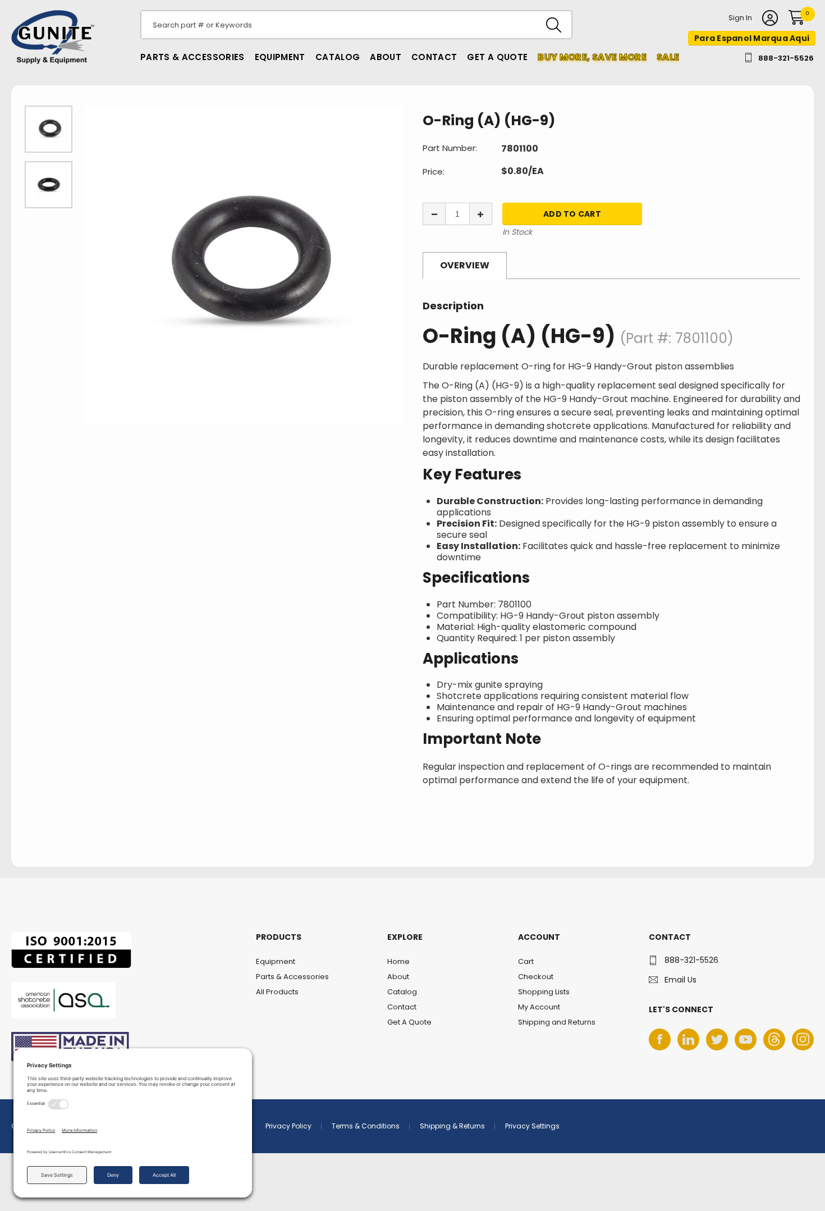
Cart (526, 961)
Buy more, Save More (592, 57)
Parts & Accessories (192, 57)
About (385, 57)
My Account (539, 1007)
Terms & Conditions (366, 1126)
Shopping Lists (544, 991)
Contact (434, 57)
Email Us (680, 979)
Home (398, 961)
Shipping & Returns (452, 1126)
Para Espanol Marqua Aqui (751, 38)
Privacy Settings (532, 1126)
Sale (668, 57)
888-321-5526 (786, 58)
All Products (277, 991)
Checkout (535, 976)
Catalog (337, 57)
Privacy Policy (288, 1126)
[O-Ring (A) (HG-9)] (243, 265)
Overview (464, 265)
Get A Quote (497, 57)
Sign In (740, 18)
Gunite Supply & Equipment (46, 63)
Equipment (280, 57)
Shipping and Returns (556, 1022)
